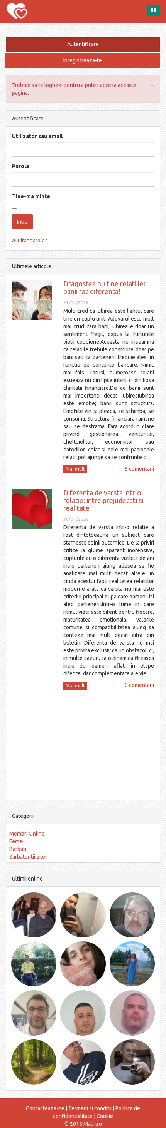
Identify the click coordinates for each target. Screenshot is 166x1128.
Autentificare (83, 44)
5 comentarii (139, 469)
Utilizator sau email (37, 136)
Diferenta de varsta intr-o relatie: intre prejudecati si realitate (103, 500)
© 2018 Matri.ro (83, 1124)
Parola (20, 166)
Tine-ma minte (31, 196)
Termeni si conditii (90, 1108)
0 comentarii (139, 685)
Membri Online (27, 834)
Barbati (17, 849)
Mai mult (75, 468)
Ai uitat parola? (29, 240)
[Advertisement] (83, 744)
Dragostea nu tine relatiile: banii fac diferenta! (104, 287)
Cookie (105, 1116)
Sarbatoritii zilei (27, 857)
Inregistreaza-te (82, 60)
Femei (16, 841)
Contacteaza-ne (45, 1108)
